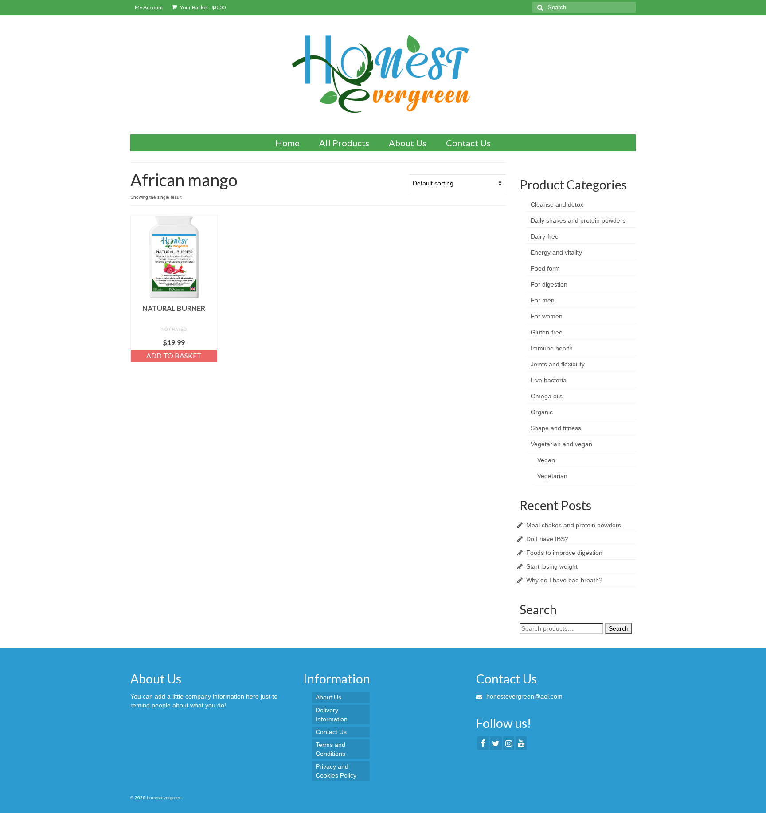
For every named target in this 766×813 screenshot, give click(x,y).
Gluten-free (547, 332)
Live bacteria (549, 380)
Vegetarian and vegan (561, 444)
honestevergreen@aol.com (524, 696)
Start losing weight (552, 566)
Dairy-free (545, 236)
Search (619, 628)
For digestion (549, 284)
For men (543, 300)
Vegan (546, 459)
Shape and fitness (556, 428)
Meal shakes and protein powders (573, 525)
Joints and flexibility (558, 364)
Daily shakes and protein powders (578, 220)
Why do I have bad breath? (564, 580)
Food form (545, 268)
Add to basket (174, 355)
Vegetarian (552, 475)
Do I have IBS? (547, 538)
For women (547, 316)
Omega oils (547, 396)
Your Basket (202, 7)
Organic (542, 412)
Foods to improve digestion (564, 552)
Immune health (552, 348)
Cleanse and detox (557, 204)
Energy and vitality (556, 252)
